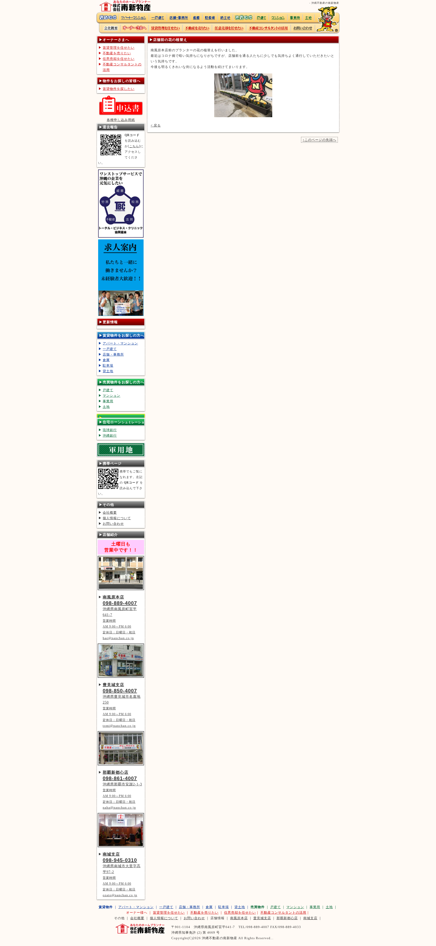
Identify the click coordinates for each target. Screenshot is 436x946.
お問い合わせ (113, 524)
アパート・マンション (120, 343)
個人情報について (117, 518)
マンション (111, 395)
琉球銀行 (110, 430)
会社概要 (110, 512)
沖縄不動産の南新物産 (219, 938)
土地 (106, 407)
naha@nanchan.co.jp (119, 807)
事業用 (108, 401)
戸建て (108, 390)
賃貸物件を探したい (118, 89)
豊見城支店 (262, 918)
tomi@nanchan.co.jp (119, 726)
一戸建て (110, 349)
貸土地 (108, 371)
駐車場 (108, 365)
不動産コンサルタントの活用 (122, 67)
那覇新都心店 (287, 918)
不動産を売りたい (117, 53)
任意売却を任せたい (118, 59)
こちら (134, 146)
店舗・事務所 (113, 354)
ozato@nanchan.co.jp (120, 895)
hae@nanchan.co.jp (118, 638)
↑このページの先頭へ (319, 140)
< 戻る (156, 125)
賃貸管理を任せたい (118, 47)
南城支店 (310, 918)
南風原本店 (239, 918)
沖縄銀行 (110, 435)
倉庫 (106, 360)
